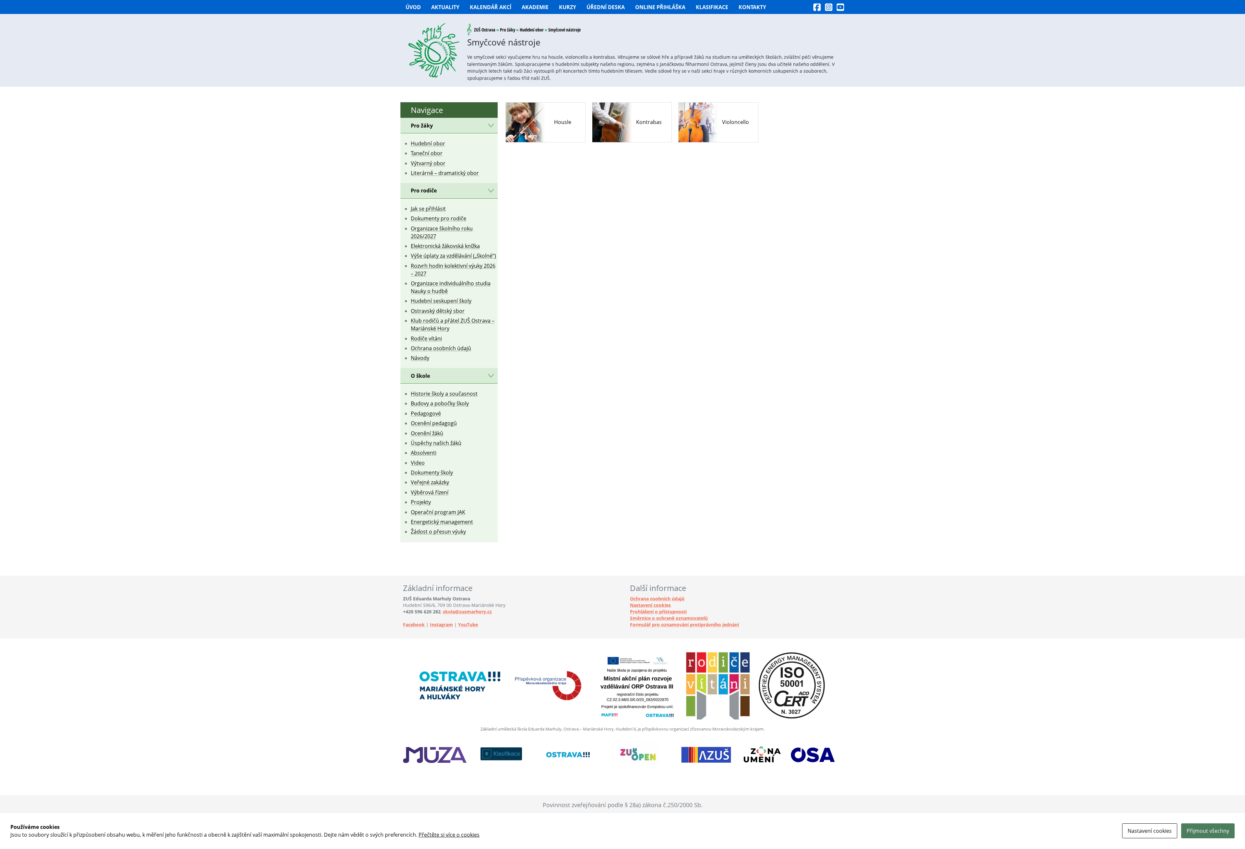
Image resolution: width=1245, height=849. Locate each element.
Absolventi (423, 452)
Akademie (535, 7)
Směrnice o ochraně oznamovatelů (669, 618)
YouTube (468, 624)
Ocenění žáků (427, 433)
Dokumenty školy (432, 472)
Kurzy (567, 7)
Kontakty (752, 7)
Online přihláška (660, 7)
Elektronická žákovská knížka (445, 246)
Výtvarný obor (428, 163)
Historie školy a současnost (444, 393)
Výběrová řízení (429, 492)
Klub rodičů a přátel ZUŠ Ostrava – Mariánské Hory (452, 324)
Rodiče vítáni (426, 338)
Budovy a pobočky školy (440, 403)
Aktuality (445, 7)
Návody (420, 358)
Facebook (414, 624)
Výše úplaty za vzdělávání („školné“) (453, 255)
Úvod (413, 7)
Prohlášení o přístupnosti (658, 612)
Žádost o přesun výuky (438, 531)
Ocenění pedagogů (434, 423)
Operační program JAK (438, 512)
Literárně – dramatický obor (445, 173)
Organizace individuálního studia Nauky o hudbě (451, 287)
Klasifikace (712, 7)
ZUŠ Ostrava (484, 30)
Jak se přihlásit (428, 208)
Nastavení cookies (650, 605)
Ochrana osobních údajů (441, 348)
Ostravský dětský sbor (438, 310)
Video (418, 462)
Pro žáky (507, 30)
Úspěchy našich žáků (436, 443)
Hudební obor (532, 30)
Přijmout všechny (1208, 830)
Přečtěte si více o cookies (449, 834)
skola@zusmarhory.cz (467, 612)
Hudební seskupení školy (441, 300)
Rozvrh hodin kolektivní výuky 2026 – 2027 (453, 269)
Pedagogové (426, 413)
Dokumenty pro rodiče (438, 218)
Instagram (441, 624)
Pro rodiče (424, 190)
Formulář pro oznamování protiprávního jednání (684, 624)
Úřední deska (606, 7)
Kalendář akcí (490, 7)
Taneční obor (427, 153)
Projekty (421, 502)
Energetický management (442, 521)
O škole (420, 375)
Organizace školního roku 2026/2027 (442, 232)
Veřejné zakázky (430, 482)
